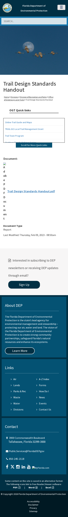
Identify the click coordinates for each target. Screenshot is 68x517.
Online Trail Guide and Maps (18, 122)
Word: (32, 487)
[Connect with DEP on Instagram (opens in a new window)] (18, 465)
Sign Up (24, 285)
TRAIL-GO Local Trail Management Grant (24, 129)
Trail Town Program (14, 135)
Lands (16, 385)
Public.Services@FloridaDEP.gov (26, 451)
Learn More (19, 351)
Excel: (49, 487)
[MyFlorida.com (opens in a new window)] (41, 466)
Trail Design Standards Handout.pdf (31, 191)
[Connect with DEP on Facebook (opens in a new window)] (7, 465)
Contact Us (45, 409)
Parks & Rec (19, 391)
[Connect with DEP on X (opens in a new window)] (12, 465)
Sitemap (33, 511)
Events (43, 403)
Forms (42, 385)
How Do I (44, 391)
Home (6, 97)
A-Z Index (44, 379)
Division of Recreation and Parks (33, 97)
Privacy (33, 508)
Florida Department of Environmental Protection (42, 494)
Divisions (14, 97)
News (42, 397)
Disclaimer (33, 504)
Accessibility (33, 501)
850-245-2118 (16, 458)
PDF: (15, 487)
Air (14, 379)
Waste (16, 397)
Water (16, 403)
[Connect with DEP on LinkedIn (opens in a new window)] (23, 465)
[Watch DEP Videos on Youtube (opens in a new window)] (29, 465)
